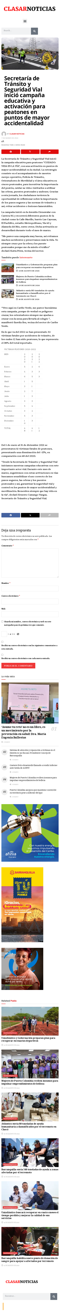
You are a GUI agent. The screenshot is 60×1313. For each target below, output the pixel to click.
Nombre (6, 583)
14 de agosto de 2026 (11, 1222)
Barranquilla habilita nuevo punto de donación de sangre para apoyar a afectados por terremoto (29, 1260)
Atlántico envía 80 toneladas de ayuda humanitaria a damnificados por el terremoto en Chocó (35, 293)
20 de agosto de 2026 (29, 285)
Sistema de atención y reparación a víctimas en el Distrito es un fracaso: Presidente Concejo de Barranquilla (32, 753)
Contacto (8, 1306)
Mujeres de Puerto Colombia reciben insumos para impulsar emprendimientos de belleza (36, 279)
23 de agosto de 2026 (28, 270)
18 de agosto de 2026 (28, 299)
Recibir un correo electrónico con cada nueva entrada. (25, 658)
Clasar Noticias (16, 134)
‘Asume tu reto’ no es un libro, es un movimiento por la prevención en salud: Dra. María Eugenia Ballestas (23, 732)
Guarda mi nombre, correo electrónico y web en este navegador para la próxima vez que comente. (27, 623)
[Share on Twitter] (30, 151)
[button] (25, 21)
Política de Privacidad (37, 1306)
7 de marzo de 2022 (9, 138)
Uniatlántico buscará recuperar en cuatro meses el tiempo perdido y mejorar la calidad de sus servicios (29, 1216)
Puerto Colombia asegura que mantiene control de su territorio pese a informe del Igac (33, 792)
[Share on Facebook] (10, 151)
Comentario (7, 545)
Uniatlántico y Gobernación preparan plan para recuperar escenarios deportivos (36, 266)
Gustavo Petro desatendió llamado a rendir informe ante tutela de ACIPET (33, 767)
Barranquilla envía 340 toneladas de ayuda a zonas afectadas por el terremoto (29, 1171)
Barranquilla (10, 1033)
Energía (17, 1306)
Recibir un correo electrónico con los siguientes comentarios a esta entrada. (29, 647)
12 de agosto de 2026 (11, 1265)
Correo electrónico (10, 595)
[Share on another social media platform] (49, 151)
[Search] (34, 31)
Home (24, 1306)
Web (3, 608)
